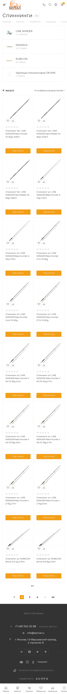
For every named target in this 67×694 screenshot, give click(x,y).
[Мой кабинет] (55, 4)
